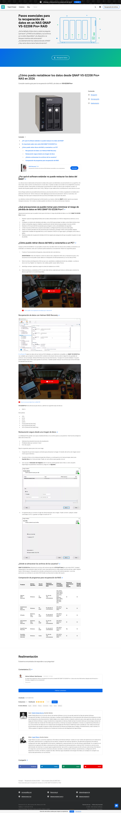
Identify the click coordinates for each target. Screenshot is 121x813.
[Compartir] (27, 760)
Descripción (78, 811)
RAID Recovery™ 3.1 (34, 166)
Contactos (21, 7)
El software (21, 354)
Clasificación (32, 702)
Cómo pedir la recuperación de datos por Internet (37, 310)
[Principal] (3, 7)
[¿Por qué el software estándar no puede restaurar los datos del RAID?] (25, 179)
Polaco (40, 705)
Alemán (35, 705)
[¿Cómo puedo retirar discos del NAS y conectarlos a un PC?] (75, 243)
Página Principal (12, 7)
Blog (28, 7)
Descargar (74, 168)
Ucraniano (45, 705)
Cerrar (71, 811)
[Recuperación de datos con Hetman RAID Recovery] (58, 315)
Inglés (29, 705)
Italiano (60, 705)
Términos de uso (86, 804)
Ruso (51, 705)
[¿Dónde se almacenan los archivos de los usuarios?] (59, 564)
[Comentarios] (31, 670)
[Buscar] (95, 7)
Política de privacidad (97, 804)
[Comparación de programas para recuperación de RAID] (62, 578)
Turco (55, 705)
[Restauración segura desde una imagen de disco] (57, 432)
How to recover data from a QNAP (30, 402)
